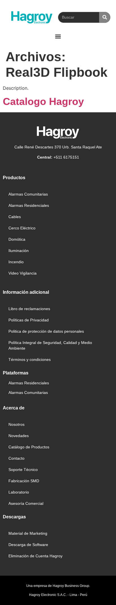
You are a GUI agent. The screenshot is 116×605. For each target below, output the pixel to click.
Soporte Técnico (23, 469)
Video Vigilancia (22, 273)
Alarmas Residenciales (28, 205)
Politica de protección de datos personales (46, 331)
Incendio (16, 262)
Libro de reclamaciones (29, 308)
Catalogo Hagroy (43, 101)
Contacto (16, 458)
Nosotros (16, 424)
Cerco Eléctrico (21, 228)
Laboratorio (18, 492)
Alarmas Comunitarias (28, 194)
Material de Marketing (27, 533)
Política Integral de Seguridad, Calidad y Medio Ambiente (50, 345)
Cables (14, 216)
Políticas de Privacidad (28, 320)
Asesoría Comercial (25, 503)
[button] (58, 36)
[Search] (104, 17)
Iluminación (18, 250)
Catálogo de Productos (28, 447)
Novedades (18, 435)
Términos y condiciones (29, 359)
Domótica (16, 239)
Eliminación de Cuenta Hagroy (35, 556)
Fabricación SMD (23, 481)
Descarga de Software (28, 544)
